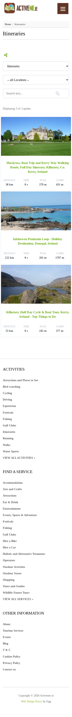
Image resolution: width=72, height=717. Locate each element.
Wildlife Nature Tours (16, 592)
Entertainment (12, 508)
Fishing (7, 419)
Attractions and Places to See (20, 380)
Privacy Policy (11, 663)
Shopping (8, 579)
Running (8, 438)
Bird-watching (11, 386)
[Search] (57, 93)
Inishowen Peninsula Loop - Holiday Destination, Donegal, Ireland (37, 241)
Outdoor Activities (14, 566)
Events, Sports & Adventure (20, 515)
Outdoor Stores (12, 573)
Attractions (9, 495)
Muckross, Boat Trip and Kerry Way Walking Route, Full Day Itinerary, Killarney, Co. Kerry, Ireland (37, 167)
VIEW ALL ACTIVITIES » (19, 457)
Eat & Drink (10, 502)
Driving (7, 399)
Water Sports (11, 451)
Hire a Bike (10, 541)
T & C (7, 649)
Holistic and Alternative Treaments (24, 553)
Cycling (7, 393)
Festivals (8, 412)
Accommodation (13, 482)
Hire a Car (9, 547)
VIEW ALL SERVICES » (18, 599)
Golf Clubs (9, 425)
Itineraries (9, 431)
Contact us (9, 669)
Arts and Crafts (12, 489)
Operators (9, 560)
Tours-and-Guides (14, 586)
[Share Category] (6, 55)
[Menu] (62, 8)
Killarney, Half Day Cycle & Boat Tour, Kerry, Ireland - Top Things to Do (37, 314)
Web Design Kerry (31, 701)
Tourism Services (13, 630)
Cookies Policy (11, 656)
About (6, 624)
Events (7, 637)
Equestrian (9, 406)
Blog (5, 643)
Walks (6, 445)
